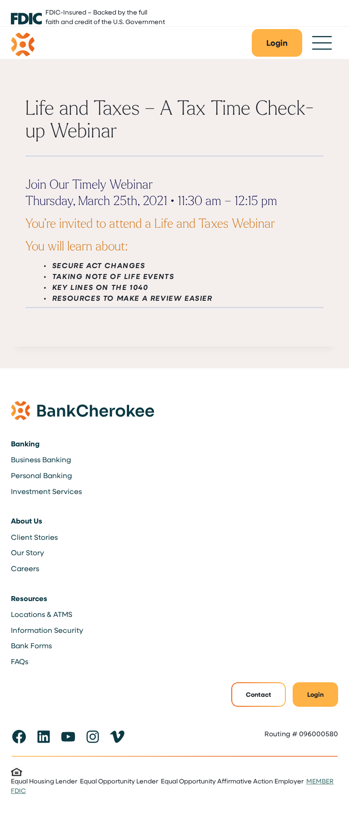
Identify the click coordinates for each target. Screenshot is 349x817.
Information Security (47, 630)
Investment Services (46, 491)
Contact (258, 694)
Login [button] (315, 694)
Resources (29, 598)
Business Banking (41, 459)
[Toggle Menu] (322, 43)
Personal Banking (41, 475)
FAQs (19, 661)
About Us (26, 521)
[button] (277, 43)
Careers (25, 568)
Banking (25, 444)
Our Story (27, 552)
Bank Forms (31, 645)
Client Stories (34, 537)
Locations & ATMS (41, 614)
